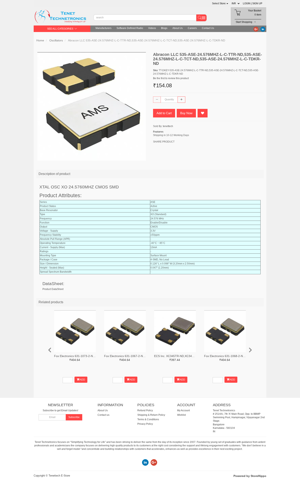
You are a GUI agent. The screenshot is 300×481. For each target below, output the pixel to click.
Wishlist (181, 415)
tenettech (168, 126)
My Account (183, 410)
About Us (177, 28)
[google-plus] (255, 29)
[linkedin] (262, 29)
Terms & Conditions (148, 419)
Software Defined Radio (130, 28)
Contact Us (208, 28)
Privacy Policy (145, 423)
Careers (192, 28)
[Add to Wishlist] (203, 113)
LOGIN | (247, 3)
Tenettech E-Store (59, 475)
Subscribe (74, 417)
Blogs (164, 28)
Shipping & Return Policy (151, 415)
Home (40, 40)
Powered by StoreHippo (249, 476)
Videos (152, 28)
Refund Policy (145, 410)
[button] (220, 3)
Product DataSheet (52, 289)
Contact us (103, 415)
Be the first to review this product (171, 78)
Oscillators (56, 40)
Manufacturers (103, 28)
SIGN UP (257, 3)
